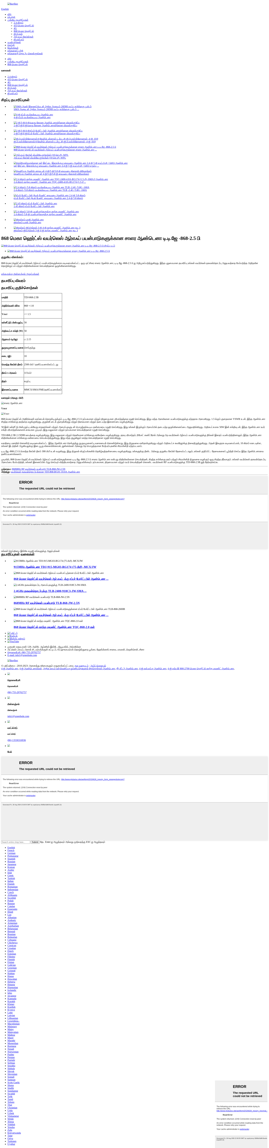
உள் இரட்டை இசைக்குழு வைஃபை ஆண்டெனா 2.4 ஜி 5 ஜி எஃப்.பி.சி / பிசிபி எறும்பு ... (56, 166)
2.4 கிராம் (18, 22)
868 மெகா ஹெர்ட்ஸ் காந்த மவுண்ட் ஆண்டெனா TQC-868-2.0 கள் (54, 627)
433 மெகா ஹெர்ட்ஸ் (24, 25)
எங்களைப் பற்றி (15, 50)
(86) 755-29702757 (17, 692)
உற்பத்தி (11, 17)
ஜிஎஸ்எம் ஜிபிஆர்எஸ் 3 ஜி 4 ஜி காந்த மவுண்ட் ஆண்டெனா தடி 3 (46, 230)
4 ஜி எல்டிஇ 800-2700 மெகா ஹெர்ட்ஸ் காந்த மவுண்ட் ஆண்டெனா (201, 668)
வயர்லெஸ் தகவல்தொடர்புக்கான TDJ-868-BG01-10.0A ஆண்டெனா (45, 472)
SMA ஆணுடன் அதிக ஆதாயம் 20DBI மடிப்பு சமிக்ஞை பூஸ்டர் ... (46, 109)
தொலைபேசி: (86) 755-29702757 (24, 652)
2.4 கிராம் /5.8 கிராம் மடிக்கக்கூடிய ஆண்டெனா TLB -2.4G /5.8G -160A (50, 190)
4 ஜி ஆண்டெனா (9, 668)
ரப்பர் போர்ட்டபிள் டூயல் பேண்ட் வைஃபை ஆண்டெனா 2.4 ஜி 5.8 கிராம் (48, 198)
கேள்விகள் (13, 48)
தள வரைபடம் (81, 665)
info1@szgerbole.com (18, 716)
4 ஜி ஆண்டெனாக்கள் (30, 668)
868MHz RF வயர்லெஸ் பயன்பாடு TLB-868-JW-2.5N (38, 469)
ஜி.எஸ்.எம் (19, 39)
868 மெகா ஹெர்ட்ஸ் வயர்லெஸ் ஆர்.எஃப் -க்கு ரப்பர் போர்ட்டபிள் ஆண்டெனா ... (61, 579)
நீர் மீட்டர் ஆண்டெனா (127, 668)
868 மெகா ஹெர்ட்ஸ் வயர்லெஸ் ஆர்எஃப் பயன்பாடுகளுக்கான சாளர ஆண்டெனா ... (55, 149)
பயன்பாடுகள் (14, 42)
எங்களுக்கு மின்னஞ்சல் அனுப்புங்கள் (20, 274)
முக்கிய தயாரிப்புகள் (17, 20)
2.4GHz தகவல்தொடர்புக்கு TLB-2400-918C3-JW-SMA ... (50, 591)
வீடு (9, 14)
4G (15, 28)
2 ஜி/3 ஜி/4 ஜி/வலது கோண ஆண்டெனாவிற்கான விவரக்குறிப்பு (45, 125)
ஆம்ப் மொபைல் (98, 665)
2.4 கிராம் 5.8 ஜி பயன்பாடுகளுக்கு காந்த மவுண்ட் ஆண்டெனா (45, 214)
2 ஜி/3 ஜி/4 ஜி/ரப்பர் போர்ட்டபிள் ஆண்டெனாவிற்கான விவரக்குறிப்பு (47, 133)
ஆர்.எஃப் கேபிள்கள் (23, 36)
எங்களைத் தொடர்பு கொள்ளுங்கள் (25, 53)
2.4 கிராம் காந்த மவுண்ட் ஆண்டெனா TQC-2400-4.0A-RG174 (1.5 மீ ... (50, 182)
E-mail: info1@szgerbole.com (22, 655)
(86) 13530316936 (16, 740)
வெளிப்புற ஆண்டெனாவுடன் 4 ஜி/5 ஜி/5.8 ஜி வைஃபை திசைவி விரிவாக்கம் (51, 174)
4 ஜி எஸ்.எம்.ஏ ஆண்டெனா (152, 668)
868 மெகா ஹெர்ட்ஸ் (24, 31)
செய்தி (11, 45)
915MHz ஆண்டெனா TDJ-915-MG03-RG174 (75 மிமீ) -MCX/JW (55, 567)
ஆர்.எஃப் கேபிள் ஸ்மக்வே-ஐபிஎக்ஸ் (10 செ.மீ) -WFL (40, 157)
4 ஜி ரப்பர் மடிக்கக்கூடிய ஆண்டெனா (32, 117)
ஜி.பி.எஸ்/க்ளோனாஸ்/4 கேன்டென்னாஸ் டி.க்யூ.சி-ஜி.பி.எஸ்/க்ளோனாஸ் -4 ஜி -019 (55, 141)
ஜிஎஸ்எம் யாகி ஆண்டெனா (27, 222)
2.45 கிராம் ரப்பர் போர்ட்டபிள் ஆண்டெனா (34, 206)
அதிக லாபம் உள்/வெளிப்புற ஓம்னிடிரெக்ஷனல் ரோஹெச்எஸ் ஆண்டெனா (79, 668)
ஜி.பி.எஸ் (18, 34)
